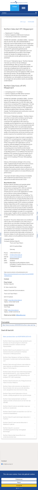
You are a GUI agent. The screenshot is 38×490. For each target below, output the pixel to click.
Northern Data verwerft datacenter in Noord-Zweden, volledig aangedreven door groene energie (17, 394)
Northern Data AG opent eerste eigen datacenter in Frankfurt (16, 418)
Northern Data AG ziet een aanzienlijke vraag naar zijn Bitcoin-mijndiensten (16, 407)
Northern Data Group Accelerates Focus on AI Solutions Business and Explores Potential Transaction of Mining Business (15, 351)
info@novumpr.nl (8, 464)
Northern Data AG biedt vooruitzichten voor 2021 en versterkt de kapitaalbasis (17, 412)
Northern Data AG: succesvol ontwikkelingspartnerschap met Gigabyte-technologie (14, 429)
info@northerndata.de (16, 255)
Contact (14, 6)
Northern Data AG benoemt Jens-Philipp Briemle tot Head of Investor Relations (17, 381)
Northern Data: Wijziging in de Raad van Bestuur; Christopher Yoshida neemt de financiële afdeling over (16, 359)
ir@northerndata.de (13, 310)
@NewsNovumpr (21, 315)
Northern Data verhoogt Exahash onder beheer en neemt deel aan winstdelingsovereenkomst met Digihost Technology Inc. (16, 366)
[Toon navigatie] (23, 8)
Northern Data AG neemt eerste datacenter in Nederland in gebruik (15, 423)
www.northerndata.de (16, 256)
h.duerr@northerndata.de (15, 300)
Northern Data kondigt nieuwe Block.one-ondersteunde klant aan (14, 436)
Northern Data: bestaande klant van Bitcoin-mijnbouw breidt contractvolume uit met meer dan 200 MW (17, 400)
